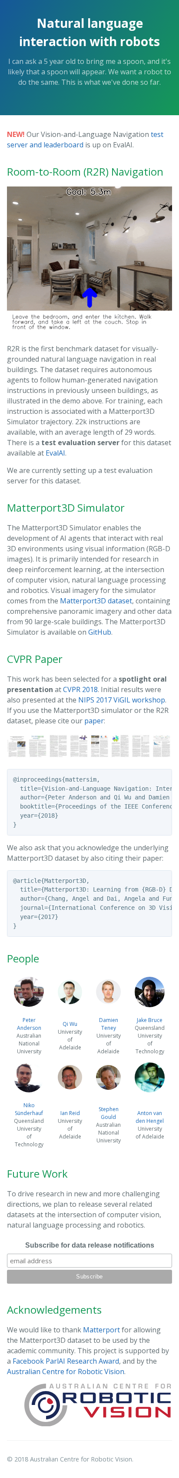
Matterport (101, 1330)
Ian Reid (70, 1113)
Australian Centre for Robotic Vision (65, 1371)
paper (94, 721)
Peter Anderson (29, 1024)
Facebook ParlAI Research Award (66, 1361)
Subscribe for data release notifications (89, 1245)
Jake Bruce (149, 1020)
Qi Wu (70, 1024)
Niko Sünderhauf (29, 1109)
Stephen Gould (109, 1113)
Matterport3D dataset (96, 601)
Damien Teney (108, 1024)
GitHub (99, 632)
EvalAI (55, 453)
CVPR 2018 (80, 689)
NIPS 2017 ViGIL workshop (121, 700)
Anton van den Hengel (150, 1117)
